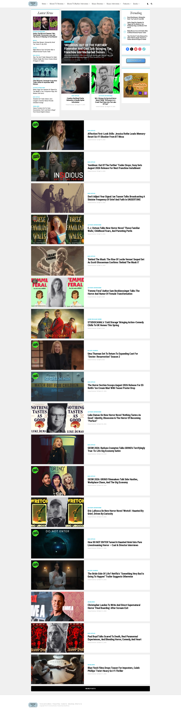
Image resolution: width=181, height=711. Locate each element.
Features (126, 4)
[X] (132, 49)
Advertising (71, 704)
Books (135, 4)
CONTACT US (135, 61)
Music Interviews (113, 4)
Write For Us (78, 704)
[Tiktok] (144, 49)
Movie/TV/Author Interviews (77, 4)
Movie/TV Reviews (56, 4)
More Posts (90, 688)
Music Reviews (97, 4)
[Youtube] (136, 49)
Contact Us (64, 704)
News (44, 4)
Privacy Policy (56, 704)
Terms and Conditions (46, 704)
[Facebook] (127, 49)
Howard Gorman (68, 60)
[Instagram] (140, 49)
